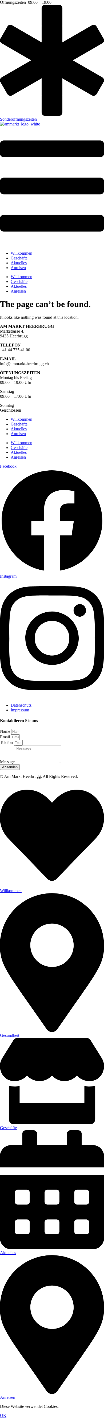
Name (5, 731)
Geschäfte (19, 258)
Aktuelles (19, 263)
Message (8, 761)
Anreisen (18, 267)
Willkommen (21, 253)
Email (5, 737)
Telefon (7, 742)
